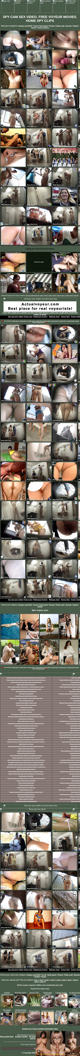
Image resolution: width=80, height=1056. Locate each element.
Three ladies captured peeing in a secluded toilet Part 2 (26, 714)
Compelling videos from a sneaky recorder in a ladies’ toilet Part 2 (26, 762)
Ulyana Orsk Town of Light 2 (26, 748)
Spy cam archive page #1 (32, 295)
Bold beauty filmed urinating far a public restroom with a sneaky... (26, 716)
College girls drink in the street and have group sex (26, 757)
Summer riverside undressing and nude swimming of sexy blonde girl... (26, 677)
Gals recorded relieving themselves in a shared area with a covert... (26, 687)
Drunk (36, 26)
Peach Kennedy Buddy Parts (26, 783)
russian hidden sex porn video (26, 709)
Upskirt (75, 26)
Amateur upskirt (21, 1036)
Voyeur (33, 27)
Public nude (60, 26)
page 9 (72, 295)
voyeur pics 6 (55, 321)
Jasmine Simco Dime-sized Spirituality (26, 801)
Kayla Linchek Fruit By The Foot (26, 753)
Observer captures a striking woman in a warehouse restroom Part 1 (26, 778)
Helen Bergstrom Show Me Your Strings (26, 696)
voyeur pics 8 (70, 321)
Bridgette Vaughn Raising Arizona (26, 769)
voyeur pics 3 (31, 321)
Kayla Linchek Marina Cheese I (26, 794)
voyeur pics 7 (63, 321)
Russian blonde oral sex (26, 789)
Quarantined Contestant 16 (26, 719)
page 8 (67, 295)
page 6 (59, 295)
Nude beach (43, 26)
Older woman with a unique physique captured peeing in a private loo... (26, 767)
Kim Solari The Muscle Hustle (26, 796)
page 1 (36, 980)
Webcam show (54, 317)
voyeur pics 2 (23, 321)
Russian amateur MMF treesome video (26, 703)
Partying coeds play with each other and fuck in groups (26, 689)
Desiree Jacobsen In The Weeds (26, 735)
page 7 (63, 295)
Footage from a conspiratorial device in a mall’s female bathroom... (26, 723)
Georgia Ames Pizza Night (26, 776)
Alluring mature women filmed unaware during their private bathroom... (26, 680)
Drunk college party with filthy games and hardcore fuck (26, 682)
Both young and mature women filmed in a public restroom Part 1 (26, 739)
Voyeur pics (28, 317)
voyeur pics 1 (15, 321)
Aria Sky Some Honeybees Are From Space (26, 725)
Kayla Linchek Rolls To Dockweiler (26, 780)
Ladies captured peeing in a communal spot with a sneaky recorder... (26, 760)
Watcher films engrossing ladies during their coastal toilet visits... (26, 746)
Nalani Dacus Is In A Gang (26, 744)
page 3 (46, 295)
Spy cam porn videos (15, 317)
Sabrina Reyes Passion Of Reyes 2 (26, 684)
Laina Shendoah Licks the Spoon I (26, 728)
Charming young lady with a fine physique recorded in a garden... (26, 764)
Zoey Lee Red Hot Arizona (26, 700)
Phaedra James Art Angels (26, 730)
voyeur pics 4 (39, 321)
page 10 (76, 295)
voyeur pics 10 (40, 322)
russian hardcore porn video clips (26, 787)
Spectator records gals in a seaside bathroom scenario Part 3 (26, 792)
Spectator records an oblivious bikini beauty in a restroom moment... (26, 741)
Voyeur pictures (43, 27)
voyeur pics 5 (47, 321)
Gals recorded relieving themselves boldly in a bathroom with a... (26, 771)
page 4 (50, 295)
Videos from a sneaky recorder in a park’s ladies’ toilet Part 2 (26, 698)
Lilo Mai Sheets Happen (26, 707)
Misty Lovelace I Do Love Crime (26, 721)
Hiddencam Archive (40, 317)
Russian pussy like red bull (26, 785)
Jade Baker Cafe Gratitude (26, 693)
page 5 (54, 295)
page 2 (42, 295)
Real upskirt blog (7, 1036)
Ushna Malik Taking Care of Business (26, 691)
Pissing (52, 26)
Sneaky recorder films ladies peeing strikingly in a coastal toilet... (26, 773)
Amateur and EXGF (25, 26)
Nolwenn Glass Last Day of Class (26, 751)
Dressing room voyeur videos (26, 737)
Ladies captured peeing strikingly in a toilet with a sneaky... (26, 755)
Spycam (69, 26)
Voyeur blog (65, 317)
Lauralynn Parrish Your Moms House (26, 732)
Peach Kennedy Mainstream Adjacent (26, 705)
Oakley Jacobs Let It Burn (26, 799)
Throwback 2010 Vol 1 (26, 712)
